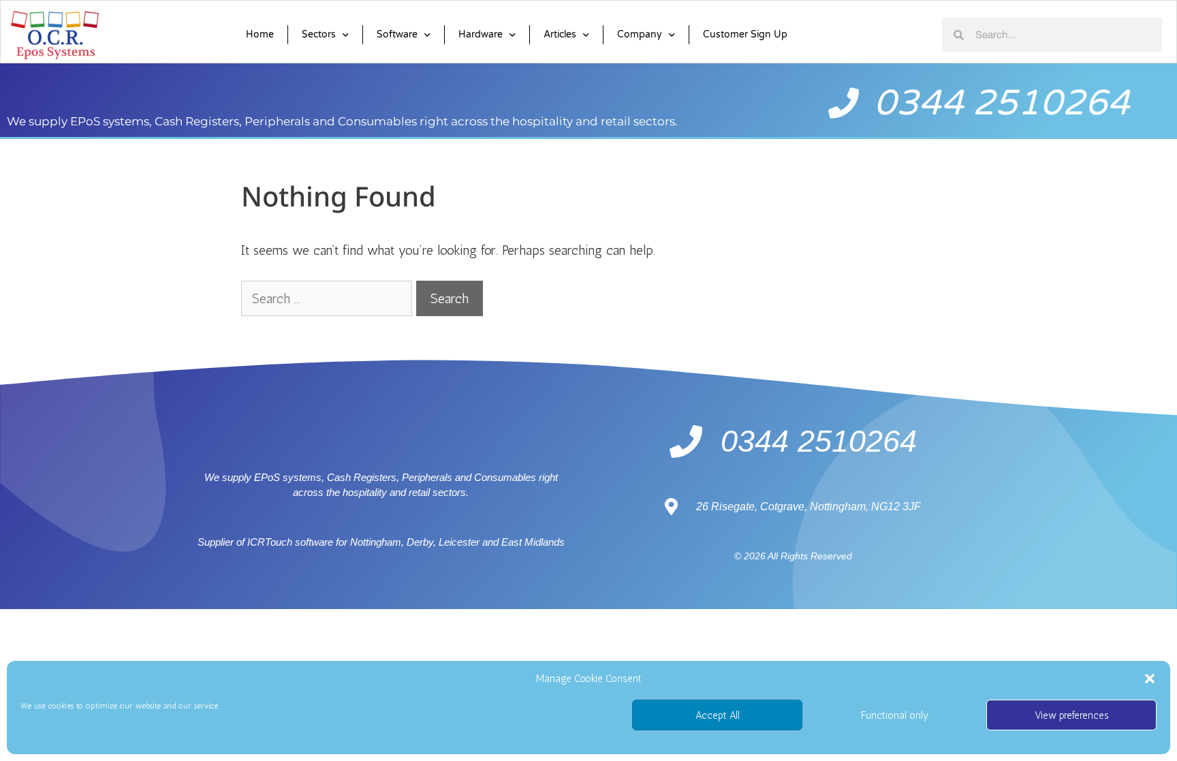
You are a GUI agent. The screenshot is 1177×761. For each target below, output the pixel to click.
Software (397, 34)
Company (639, 34)
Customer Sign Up (745, 34)
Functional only (894, 715)
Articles (560, 34)
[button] (1150, 678)
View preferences (1072, 715)
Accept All (717, 715)
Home (260, 34)
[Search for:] (328, 298)
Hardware (480, 34)
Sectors (319, 34)
